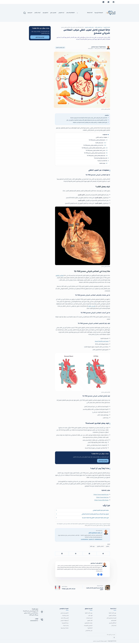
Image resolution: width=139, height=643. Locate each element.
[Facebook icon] (101, 574)
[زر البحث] (114, 637)
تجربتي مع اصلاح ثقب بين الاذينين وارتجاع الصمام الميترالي (95, 514)
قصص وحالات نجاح (64, 618)
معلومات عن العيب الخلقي (102, 137)
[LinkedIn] (62, 553)
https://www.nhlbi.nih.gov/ (101, 500)
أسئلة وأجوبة (90, 628)
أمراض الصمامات (89, 618)
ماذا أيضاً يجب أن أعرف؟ (103, 161)
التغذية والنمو (113, 620)
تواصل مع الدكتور (40, 37)
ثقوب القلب (90, 615)
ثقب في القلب (91, 306)
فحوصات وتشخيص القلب (111, 618)
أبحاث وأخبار (37, 12)
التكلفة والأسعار (70, 12)
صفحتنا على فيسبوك (64, 628)
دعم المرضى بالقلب (98, 27)
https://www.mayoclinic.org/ (101, 494)
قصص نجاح (53, 12)
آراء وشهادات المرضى (64, 620)
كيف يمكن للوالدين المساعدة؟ (101, 158)
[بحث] (25, 13)
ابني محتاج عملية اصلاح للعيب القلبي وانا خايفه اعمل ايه (95, 518)
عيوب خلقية (92, 546)
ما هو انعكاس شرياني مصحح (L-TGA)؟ (98, 140)
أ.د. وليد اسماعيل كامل (95, 533)
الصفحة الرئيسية (107, 27)
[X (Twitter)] (89, 553)
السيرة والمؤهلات (98, 539)
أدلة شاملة (89, 12)
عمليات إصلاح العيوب (88, 623)
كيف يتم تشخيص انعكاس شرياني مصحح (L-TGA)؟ (95, 153)
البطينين (107, 546)
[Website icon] (98, 574)
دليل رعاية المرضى (88, 630)
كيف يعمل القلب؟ (100, 143)
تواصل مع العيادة (65, 615)
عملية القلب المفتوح (112, 615)
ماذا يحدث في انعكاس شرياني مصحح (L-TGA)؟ (94, 145)
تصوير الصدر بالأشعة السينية (102, 341)
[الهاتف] (103, 2)
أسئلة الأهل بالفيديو (112, 623)
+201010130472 (34, 620)
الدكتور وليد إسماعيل (64, 613)
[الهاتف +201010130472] (42, 619)
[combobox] (101, 634)
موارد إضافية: (103, 163)
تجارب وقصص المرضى (89, 27)
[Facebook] (113, 2)
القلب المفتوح (89, 620)
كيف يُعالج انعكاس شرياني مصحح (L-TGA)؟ (97, 155)
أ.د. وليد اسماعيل (95, 47)
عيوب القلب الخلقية (112, 613)
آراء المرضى (61, 12)
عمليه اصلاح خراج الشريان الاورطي (101, 510)
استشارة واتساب (84, 539)
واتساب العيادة (65, 625)
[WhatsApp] (108, 2)
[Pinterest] (76, 553)
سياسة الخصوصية (65, 623)
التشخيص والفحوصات (88, 625)
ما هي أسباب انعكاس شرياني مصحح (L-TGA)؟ (96, 150)
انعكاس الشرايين (60, 275)
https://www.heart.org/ (102, 497)
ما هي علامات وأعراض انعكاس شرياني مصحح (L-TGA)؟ (94, 148)
